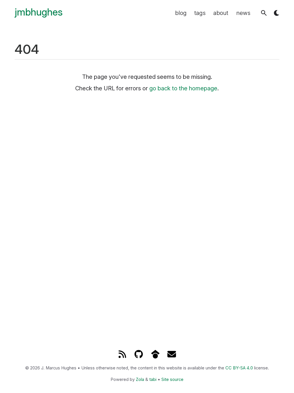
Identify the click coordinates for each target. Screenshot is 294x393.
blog (181, 12)
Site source (172, 379)
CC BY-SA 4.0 (239, 368)
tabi (152, 379)
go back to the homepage (183, 88)
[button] (264, 13)
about (220, 12)
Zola (140, 379)
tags (200, 12)
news (243, 12)
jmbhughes (39, 12)
